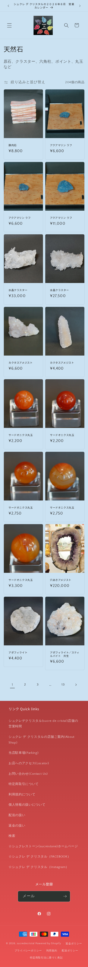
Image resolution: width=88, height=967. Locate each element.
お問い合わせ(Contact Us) (28, 774)
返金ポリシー (74, 943)
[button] (9, 25)
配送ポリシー (70, 950)
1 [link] (12, 685)
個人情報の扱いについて (27, 805)
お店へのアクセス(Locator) (29, 763)
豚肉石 (13, 145)
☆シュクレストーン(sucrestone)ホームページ (43, 846)
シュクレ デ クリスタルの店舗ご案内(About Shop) (42, 739)
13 (63, 684)
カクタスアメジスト (20, 362)
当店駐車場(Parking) (23, 753)
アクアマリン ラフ (61, 145)
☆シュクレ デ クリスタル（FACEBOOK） (40, 856)
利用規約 (51, 950)
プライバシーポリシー (28, 950)
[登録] (65, 896)
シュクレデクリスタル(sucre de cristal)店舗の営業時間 (43, 723)
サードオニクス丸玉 (21, 435)
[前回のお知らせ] (8, 5)
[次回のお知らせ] (80, 5)
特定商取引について (24, 784)
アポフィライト (18, 652)
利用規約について (22, 794)
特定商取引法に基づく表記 (46, 957)
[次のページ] (75, 685)
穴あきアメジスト (60, 580)
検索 (12, 836)
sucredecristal (26, 943)
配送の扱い (17, 815)
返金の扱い (17, 825)
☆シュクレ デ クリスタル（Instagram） (39, 867)
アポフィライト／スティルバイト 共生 (64, 654)
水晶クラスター (18, 290)
